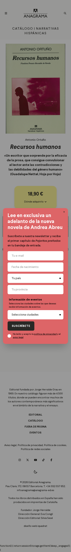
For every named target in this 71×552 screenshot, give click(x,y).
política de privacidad (45, 334)
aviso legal (18, 337)
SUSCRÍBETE (21, 326)
